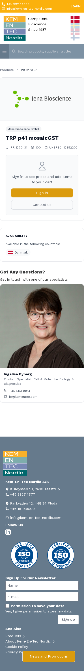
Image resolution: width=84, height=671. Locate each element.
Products (7, 70)
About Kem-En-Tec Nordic (28, 641)
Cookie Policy (17, 647)
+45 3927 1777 (17, 4)
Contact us (42, 205)
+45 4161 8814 (19, 391)
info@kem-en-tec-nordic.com (28, 8)
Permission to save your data (38, 606)
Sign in (42, 193)
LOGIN (75, 6)
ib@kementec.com (23, 396)
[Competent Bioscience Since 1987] (15, 28)
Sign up (68, 619)
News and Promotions (49, 656)
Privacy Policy (17, 652)
